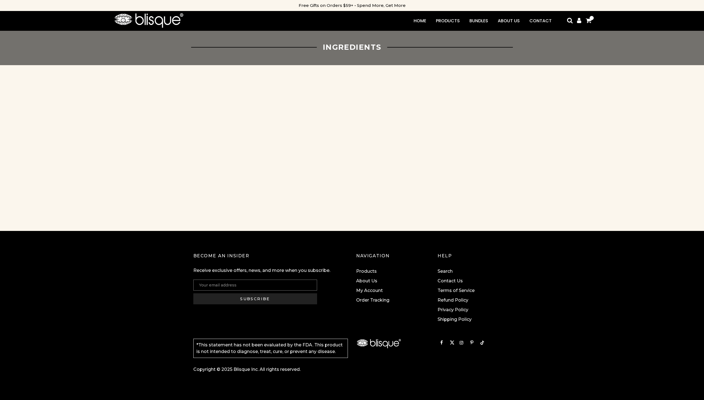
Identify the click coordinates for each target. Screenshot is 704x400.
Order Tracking (372, 300)
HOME (420, 21)
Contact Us (450, 280)
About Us (366, 280)
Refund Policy (453, 300)
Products (366, 271)
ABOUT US (509, 21)
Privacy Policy (453, 309)
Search (445, 271)
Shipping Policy (455, 319)
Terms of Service (456, 290)
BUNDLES (478, 21)
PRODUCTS (448, 21)
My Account (369, 290)
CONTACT (540, 21)
